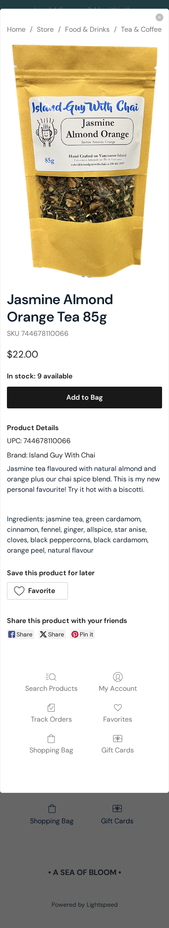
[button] (37, 591)
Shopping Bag (51, 750)
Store (45, 29)
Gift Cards (117, 750)
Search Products (51, 688)
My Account (118, 688)
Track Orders (51, 719)
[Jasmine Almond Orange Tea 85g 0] (84, 161)
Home (16, 29)
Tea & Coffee (141, 29)
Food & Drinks (87, 29)
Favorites (117, 719)
